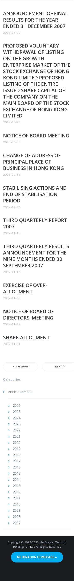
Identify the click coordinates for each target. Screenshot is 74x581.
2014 (16, 479)
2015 (16, 473)
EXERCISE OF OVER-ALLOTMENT (25, 288)
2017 (16, 461)
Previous (22, 366)
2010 (16, 504)
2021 (16, 436)
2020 (16, 442)
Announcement (20, 391)
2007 (16, 523)
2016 (16, 467)
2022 (16, 430)
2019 (16, 448)
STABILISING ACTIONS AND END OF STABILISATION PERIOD (35, 194)
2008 (16, 516)
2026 (16, 405)
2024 (16, 418)
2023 (16, 424)
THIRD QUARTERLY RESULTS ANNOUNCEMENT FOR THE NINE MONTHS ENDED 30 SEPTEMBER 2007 (36, 256)
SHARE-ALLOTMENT (26, 337)
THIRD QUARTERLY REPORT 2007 (35, 223)
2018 (16, 455)
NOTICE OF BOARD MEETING (36, 135)
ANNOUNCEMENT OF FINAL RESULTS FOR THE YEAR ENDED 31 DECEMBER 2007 (35, 19)
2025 (16, 411)
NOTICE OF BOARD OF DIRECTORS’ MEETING (28, 314)
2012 (16, 492)
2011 (16, 498)
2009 (16, 510)
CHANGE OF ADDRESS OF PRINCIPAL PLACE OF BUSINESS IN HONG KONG (33, 161)
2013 (16, 485)
